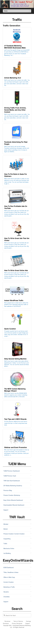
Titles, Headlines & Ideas (10, 572)
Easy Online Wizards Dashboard (13, 500)
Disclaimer (7, 621)
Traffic (5, 543)
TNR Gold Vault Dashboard (11, 481)
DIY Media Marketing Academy (12, 485)
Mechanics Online (8, 548)
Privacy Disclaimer (17, 623)
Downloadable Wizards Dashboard (13, 505)
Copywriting (6, 539)
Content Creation (8, 582)
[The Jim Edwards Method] (17, 4)
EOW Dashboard (8, 567)
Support (5, 510)
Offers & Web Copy (9, 577)
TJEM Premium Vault (9, 476)
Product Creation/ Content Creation (14, 534)
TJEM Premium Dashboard (11, 471)
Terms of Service (18, 621)
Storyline (6, 592)
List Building (7, 553)
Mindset (5, 524)
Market (5, 529)
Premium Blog (7, 490)
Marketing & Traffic (9, 587)
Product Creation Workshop (11, 495)
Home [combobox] (5, 11)
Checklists (6, 597)
